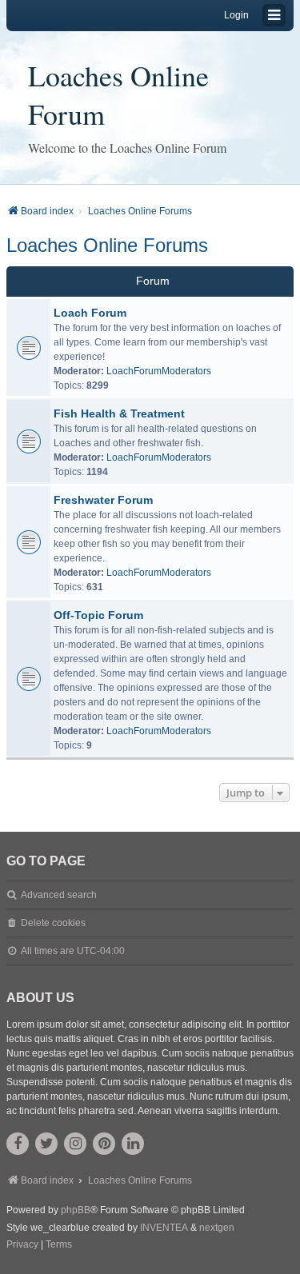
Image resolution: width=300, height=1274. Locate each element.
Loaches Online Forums (107, 245)
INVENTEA (164, 1227)
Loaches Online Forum (118, 94)
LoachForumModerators (158, 371)
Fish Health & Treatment (119, 413)
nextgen (216, 1227)
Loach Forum (90, 312)
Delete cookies (53, 923)
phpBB (75, 1210)
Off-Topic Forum (98, 615)
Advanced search (59, 895)
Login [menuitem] (236, 15)
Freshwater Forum (103, 499)
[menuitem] (22, 1245)
